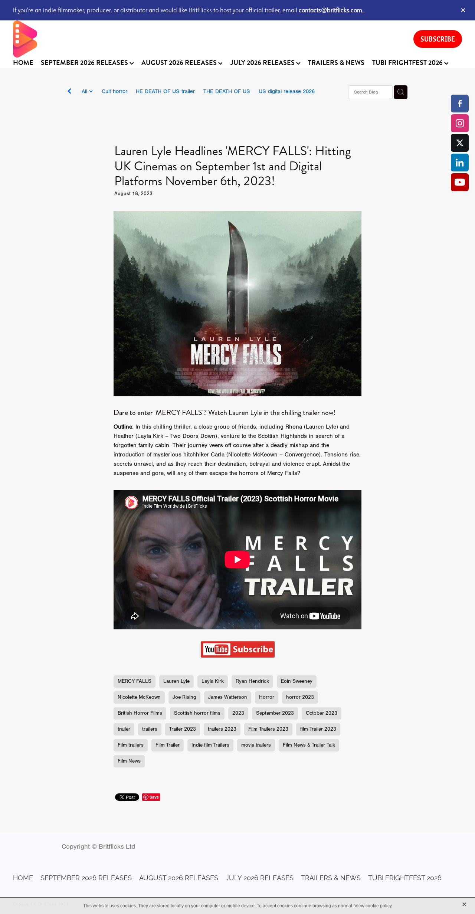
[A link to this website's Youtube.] (460, 182)
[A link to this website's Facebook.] (460, 103)
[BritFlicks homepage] (206, 39)
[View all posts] (69, 92)
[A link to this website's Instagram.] (460, 123)
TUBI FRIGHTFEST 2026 (408, 63)
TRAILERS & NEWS (336, 63)
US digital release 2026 (287, 91)
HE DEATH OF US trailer (165, 91)
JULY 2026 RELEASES (263, 63)
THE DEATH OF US (226, 91)
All (85, 91)
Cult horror (114, 91)
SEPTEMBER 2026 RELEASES (85, 63)
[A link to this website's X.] (460, 143)
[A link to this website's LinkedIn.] (460, 162)
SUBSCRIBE (437, 39)
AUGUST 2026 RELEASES (179, 63)
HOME (23, 63)
